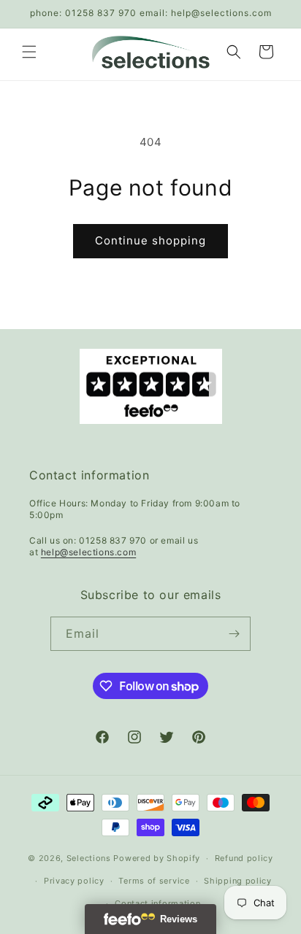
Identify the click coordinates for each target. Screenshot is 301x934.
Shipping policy (238, 881)
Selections (88, 858)
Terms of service (153, 881)
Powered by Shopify (156, 858)
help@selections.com (88, 552)
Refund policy (244, 858)
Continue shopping (150, 240)
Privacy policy (74, 881)
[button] (29, 52)
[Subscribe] (234, 634)
